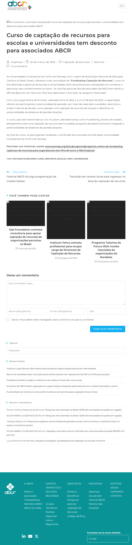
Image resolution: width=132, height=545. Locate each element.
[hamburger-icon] (121, 6)
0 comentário (19, 66)
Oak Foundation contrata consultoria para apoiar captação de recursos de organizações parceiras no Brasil (25, 237)
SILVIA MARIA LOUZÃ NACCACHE (24, 415)
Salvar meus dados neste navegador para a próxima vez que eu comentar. (52, 319)
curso (40, 159)
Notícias (99, 62)
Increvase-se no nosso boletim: (104, 532)
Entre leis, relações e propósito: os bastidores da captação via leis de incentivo (64, 440)
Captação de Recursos (76, 62)
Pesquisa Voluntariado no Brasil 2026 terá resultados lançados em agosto (83, 409)
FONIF (70, 159)
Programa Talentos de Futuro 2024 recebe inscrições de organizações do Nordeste (106, 250)
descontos (51, 159)
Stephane (16, 62)
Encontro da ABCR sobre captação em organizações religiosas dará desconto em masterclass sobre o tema (62, 386)
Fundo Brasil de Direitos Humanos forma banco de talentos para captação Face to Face (52, 392)
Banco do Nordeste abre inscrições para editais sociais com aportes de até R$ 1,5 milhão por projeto (58, 374)
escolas (61, 159)
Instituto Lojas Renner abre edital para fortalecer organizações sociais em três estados (51, 368)
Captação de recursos (24, 159)
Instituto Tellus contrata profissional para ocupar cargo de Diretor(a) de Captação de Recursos (66, 248)
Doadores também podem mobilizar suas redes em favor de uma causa (44, 380)
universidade (81, 159)
